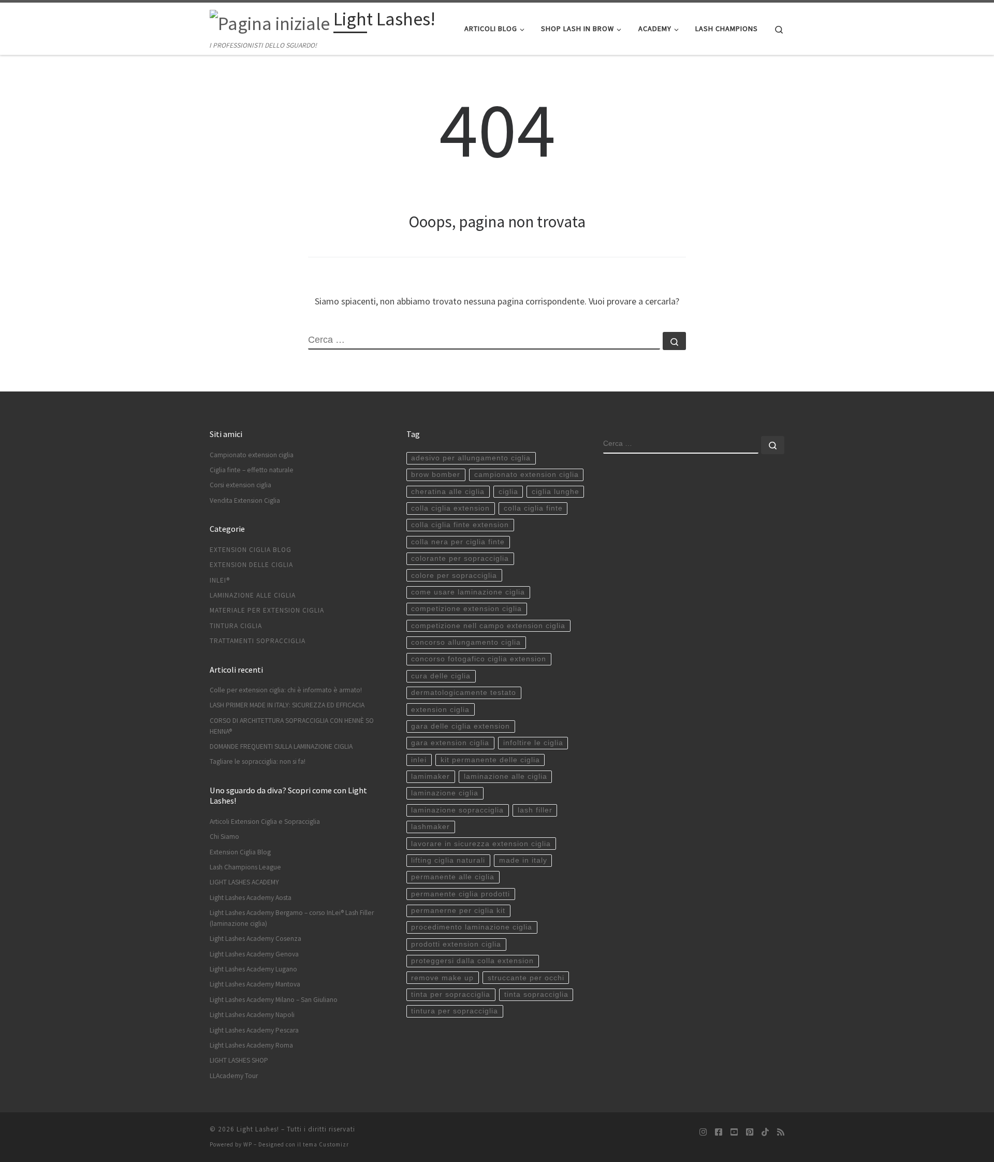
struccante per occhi (526, 978)
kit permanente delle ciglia (490, 760)
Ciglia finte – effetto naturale (252, 470)
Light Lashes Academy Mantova (255, 984)
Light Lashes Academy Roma (251, 1045)
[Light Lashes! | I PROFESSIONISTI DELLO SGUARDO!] (270, 21)
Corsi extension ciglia (240, 485)
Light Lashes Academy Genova (254, 954)
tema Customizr (326, 1144)
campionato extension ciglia (526, 474)
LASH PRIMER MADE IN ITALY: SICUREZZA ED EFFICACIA (287, 705)
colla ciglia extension (450, 508)
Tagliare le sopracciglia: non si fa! (257, 761)
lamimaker (430, 776)
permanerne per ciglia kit (458, 910)
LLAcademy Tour (234, 1075)
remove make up (442, 978)
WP (247, 1144)
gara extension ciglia (450, 743)
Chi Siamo (224, 836)
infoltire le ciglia (533, 743)
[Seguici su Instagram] (703, 1132)
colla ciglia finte (533, 508)
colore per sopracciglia (454, 575)
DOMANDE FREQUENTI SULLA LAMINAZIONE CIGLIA (281, 746)
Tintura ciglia (236, 625)
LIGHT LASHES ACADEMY (244, 882)
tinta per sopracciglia (450, 994)
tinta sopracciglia (536, 994)
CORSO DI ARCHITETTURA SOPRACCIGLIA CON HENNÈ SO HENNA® (292, 726)
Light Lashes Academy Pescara (254, 1030)
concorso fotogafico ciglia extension (478, 659)
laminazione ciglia (444, 793)
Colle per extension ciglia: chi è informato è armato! (286, 690)
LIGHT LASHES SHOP (239, 1060)
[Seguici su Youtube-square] (734, 1132)
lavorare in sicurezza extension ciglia (481, 844)
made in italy (523, 860)
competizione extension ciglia (466, 609)
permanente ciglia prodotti (460, 894)
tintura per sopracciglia (454, 1011)
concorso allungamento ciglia (466, 642)
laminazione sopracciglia (457, 810)
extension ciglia (440, 710)
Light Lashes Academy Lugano (253, 969)
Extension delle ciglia (251, 564)
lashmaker (430, 827)
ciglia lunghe (555, 492)
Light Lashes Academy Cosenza (255, 938)
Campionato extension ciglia (252, 455)
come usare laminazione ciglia (468, 592)
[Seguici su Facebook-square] (718, 1132)
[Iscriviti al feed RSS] (780, 1132)
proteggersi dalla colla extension (472, 961)
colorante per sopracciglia (460, 558)
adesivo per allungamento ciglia (471, 458)
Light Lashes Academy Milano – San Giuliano (274, 999)
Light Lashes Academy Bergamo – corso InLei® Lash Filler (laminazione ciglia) (292, 918)
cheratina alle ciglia (448, 492)
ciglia (508, 492)
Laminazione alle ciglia (253, 595)
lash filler (535, 810)
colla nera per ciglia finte (458, 542)
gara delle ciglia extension (460, 726)
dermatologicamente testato (463, 692)
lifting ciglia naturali (448, 860)
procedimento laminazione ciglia (471, 927)
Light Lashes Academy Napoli (252, 1014)
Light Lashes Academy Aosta (250, 897)
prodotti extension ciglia (456, 944)
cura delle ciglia (441, 676)
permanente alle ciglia (452, 877)
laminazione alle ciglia (505, 776)
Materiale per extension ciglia (267, 610)
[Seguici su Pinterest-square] (749, 1132)
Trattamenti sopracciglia (257, 640)
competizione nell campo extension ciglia (488, 626)
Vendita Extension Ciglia (245, 500)
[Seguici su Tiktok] (765, 1132)
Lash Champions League (245, 867)
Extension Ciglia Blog (250, 549)
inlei (419, 760)
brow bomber (435, 474)
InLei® (220, 580)
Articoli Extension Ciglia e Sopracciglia (265, 821)
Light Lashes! (258, 1129)
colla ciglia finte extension (460, 525)
